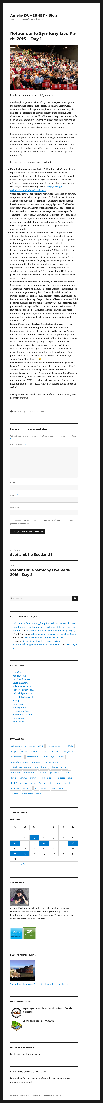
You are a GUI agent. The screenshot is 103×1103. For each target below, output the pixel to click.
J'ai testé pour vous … (23, 690)
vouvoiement (59, 788)
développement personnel (24, 767)
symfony (27, 788)
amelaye (17, 412)
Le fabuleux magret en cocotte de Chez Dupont (53, 634)
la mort (66, 772)
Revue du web (19, 718)
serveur (57, 783)
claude (55, 751)
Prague (42, 783)
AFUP (41, 746)
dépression (36, 762)
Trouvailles (18, 721)
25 (24, 853)
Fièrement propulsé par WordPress (47, 1095)
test (36, 788)
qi (50, 783)
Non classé (18, 704)
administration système (23, 746)
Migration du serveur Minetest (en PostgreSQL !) (50, 630)
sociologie (69, 783)
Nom (13, 483)
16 (73, 843)
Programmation (21, 711)
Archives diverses (21, 679)
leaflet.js (23, 778)
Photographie (19, 707)
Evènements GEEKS (43, 412)
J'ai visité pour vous (22, 693)
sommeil (15, 788)
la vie (13, 778)
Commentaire (18, 445)
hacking (45, 767)
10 (15, 843)
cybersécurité (58, 757)
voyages (15, 794)
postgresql (30, 783)
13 (44, 843)
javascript (55, 772)
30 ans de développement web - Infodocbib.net (36, 644)
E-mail (14, 495)
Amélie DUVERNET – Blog (33, 15)
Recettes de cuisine (22, 714)
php (70, 778)
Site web (14, 507)
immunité (16, 772)
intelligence (30, 772)
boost (24, 751)
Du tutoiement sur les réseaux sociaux (44, 637)
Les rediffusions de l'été (25, 697)
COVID (44, 757)
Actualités (18, 672)
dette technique (19, 762)
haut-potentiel (59, 767)
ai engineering (53, 746)
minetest (34, 778)
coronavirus (32, 757)
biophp (14, 751)
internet (43, 772)
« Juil (23, 864)
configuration (68, 751)
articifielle (69, 746)
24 (15, 853)
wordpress (27, 794)
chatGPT (45, 751)
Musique (17, 700)
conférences (17, 757)
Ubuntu (45, 788)
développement (53, 762)
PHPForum (16, 783)
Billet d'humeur (20, 683)
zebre (38, 794)
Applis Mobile (19, 676)
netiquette (59, 778)
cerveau (34, 751)
